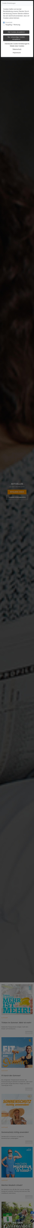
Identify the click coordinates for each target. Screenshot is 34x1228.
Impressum (17, 53)
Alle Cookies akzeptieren (16, 32)
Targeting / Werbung (12, 25)
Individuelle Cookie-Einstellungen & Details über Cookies (17, 45)
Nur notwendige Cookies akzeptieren (16, 38)
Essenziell (8, 22)
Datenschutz (17, 49)
